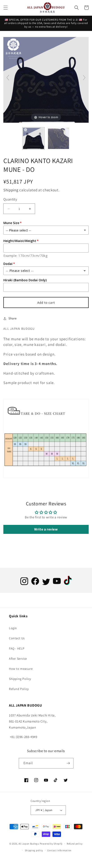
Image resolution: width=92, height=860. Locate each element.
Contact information (59, 850)
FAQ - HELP (17, 648)
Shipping (11, 190)
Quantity (10, 199)
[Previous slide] (7, 77)
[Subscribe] (68, 763)
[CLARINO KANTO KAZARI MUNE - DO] (33, 138)
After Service (18, 659)
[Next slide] (84, 77)
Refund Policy (19, 689)
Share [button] (12, 318)
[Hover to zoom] (46, 79)
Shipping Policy (20, 679)
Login (13, 628)
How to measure (21, 669)
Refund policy (75, 843)
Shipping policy (34, 850)
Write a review (46, 529)
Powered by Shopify (51, 843)
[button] (5, 8)
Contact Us (17, 638)
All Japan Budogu (29, 843)
